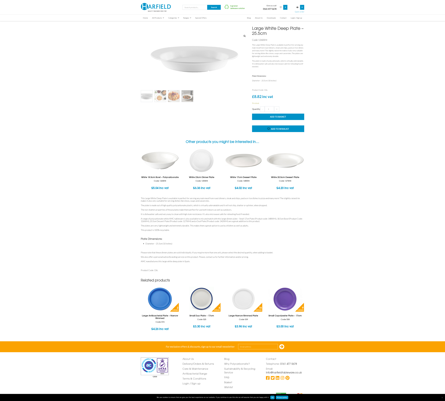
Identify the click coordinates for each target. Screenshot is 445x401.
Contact (283, 18)
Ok (272, 397)
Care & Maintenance (195, 369)
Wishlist (228, 387)
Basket (228, 382)
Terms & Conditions (194, 379)
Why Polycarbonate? (237, 364)
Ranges (186, 18)
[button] (245, 36)
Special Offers (201, 18)
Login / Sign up (296, 18)
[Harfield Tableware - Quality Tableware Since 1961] (156, 7)
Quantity (256, 109)
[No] (442, 397)
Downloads (271, 18)
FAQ (226, 377)
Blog (249, 18)
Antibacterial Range (195, 374)
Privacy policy (282, 397)
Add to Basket (278, 116)
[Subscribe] (281, 347)
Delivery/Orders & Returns (198, 364)
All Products (157, 18)
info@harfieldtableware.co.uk (284, 373)
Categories (172, 18)
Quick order (299, 12)
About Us (259, 18)
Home (145, 18)
